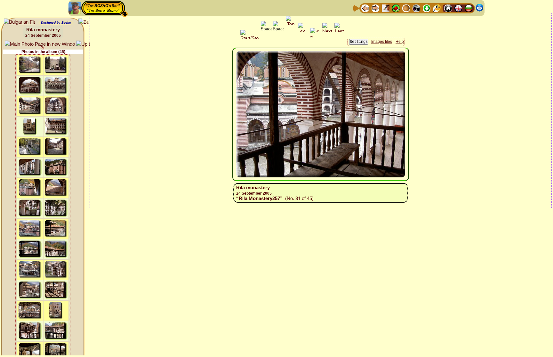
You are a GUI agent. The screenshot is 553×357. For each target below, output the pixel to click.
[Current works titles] (406, 8)
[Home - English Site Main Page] (458, 8)
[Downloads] (426, 8)
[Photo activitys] (416, 8)
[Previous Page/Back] (365, 8)
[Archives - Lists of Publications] (385, 8)
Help (400, 41)
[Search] (437, 8)
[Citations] (396, 8)
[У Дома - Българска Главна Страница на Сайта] (468, 8)
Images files (381, 41)
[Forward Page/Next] (375, 8)
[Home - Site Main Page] (448, 8)
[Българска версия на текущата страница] (19, 22)
